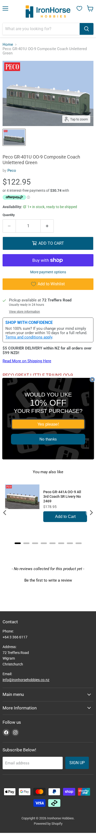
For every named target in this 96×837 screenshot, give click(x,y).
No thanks (48, 439)
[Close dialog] (92, 379)
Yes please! (48, 424)
